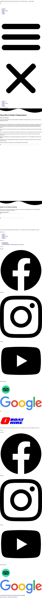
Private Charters (5, 10)
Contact (3, 13)
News (3, 11)
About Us (4, 8)
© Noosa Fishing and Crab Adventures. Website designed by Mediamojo (12, 595)
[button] (21, 57)
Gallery (3, 12)
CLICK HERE (31, 1)
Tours (3, 9)
